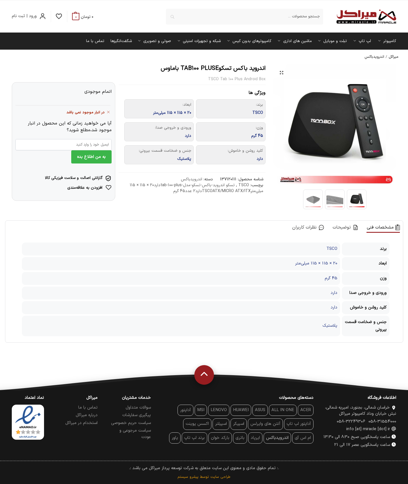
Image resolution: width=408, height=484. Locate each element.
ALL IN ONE (282, 410)
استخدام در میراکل (81, 423)
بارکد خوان (220, 438)
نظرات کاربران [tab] (305, 227)
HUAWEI (241, 410)
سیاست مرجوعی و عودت (135, 433)
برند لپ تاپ (194, 438)
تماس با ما (88, 407)
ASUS (260, 410)
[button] (82, 17)
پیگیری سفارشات (136, 415)
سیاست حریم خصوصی (131, 423)
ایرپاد (255, 438)
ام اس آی (303, 438)
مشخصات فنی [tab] (381, 227)
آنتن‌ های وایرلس (265, 424)
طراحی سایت (220, 477)
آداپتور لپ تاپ (299, 424)
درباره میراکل (87, 415)
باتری (240, 438)
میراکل (393, 57)
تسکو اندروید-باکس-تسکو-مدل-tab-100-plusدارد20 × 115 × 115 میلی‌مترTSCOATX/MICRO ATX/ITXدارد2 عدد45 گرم (196, 188)
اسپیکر (238, 424)
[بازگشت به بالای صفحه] (204, 375)
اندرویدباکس (374, 57)
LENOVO (219, 410)
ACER (305, 410)
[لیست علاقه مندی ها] (59, 16)
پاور (175, 438)
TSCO (243, 185)
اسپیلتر (221, 424)
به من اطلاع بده (91, 157)
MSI (200, 410)
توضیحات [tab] (342, 227)
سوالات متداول (138, 407)
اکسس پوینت (197, 424)
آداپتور (185, 410)
